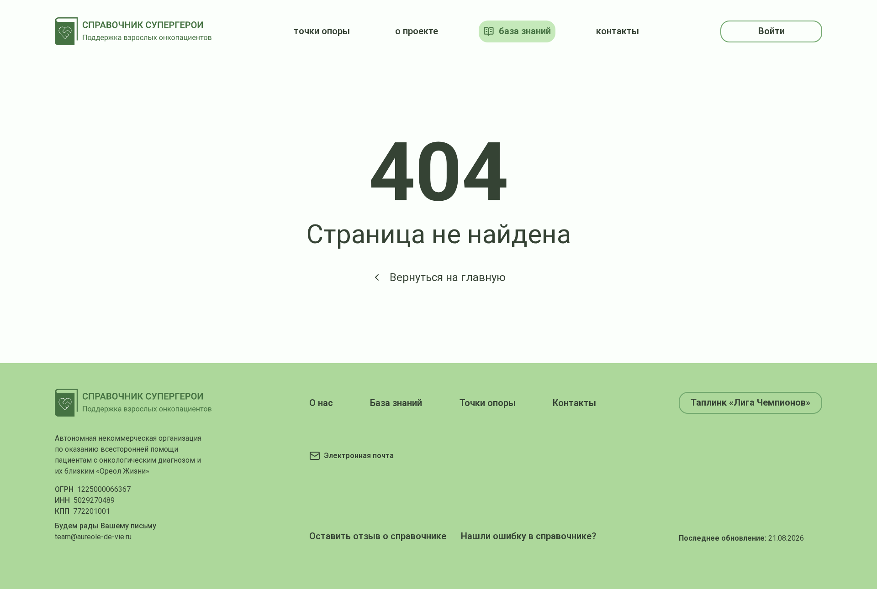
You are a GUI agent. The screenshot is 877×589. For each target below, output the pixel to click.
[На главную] (133, 31)
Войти (771, 31)
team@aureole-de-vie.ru (93, 536)
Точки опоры (488, 402)
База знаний (396, 402)
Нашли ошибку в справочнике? (528, 536)
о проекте (416, 31)
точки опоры (322, 31)
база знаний (525, 31)
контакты (617, 31)
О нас (321, 402)
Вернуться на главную (448, 277)
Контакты (574, 402)
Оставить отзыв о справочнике (377, 536)
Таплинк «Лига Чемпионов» (750, 402)
